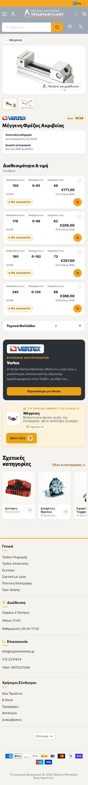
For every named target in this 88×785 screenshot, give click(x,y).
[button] (10, 104)
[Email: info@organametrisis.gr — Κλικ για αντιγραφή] (70, 26)
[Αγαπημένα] (76, 14)
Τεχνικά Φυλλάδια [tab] (32, 326)
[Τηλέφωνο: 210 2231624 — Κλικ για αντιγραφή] (81, 26)
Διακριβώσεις (12, 719)
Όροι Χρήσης (11, 589)
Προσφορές (10, 706)
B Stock (7, 700)
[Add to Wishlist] (79, 181)
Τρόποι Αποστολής (15, 563)
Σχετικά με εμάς (14, 576)
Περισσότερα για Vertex (44, 391)
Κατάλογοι (9, 713)
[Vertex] (14, 118)
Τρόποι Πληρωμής (15, 557)
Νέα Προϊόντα (12, 693)
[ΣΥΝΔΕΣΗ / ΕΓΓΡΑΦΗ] (13, 14)
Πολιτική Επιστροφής (17, 583)
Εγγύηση (8, 570)
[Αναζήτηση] (57, 27)
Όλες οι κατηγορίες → (68, 465)
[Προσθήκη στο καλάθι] (77, 202)
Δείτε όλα (17, 438)
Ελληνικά (42, 736)
